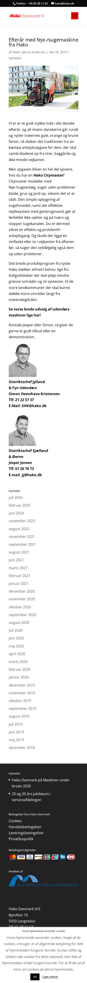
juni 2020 (16, 638)
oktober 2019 (20, 700)
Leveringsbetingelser (26, 832)
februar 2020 (19, 669)
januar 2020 (19, 677)
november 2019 (22, 692)
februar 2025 (19, 505)
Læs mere (50, 976)
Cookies (15, 820)
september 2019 (22, 708)
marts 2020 (18, 661)
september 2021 (22, 544)
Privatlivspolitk (21, 838)
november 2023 (22, 520)
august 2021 (19, 552)
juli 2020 (16, 630)
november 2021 (22, 536)
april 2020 (17, 653)
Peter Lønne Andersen (29, 52)
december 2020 (22, 591)
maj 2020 (16, 646)
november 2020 (22, 599)
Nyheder (15, 58)
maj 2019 (16, 739)
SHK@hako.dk (34, 405)
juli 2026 (16, 497)
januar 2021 (19, 583)
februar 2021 (19, 575)
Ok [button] (35, 977)
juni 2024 (16, 513)
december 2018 (22, 747)
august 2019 (19, 716)
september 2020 (22, 614)
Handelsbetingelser (25, 826)
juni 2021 (16, 559)
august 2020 (19, 622)
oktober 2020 (20, 607)
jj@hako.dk (32, 474)
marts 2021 (18, 567)
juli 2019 (16, 724)
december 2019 (22, 685)
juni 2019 (16, 732)
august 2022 (19, 528)
